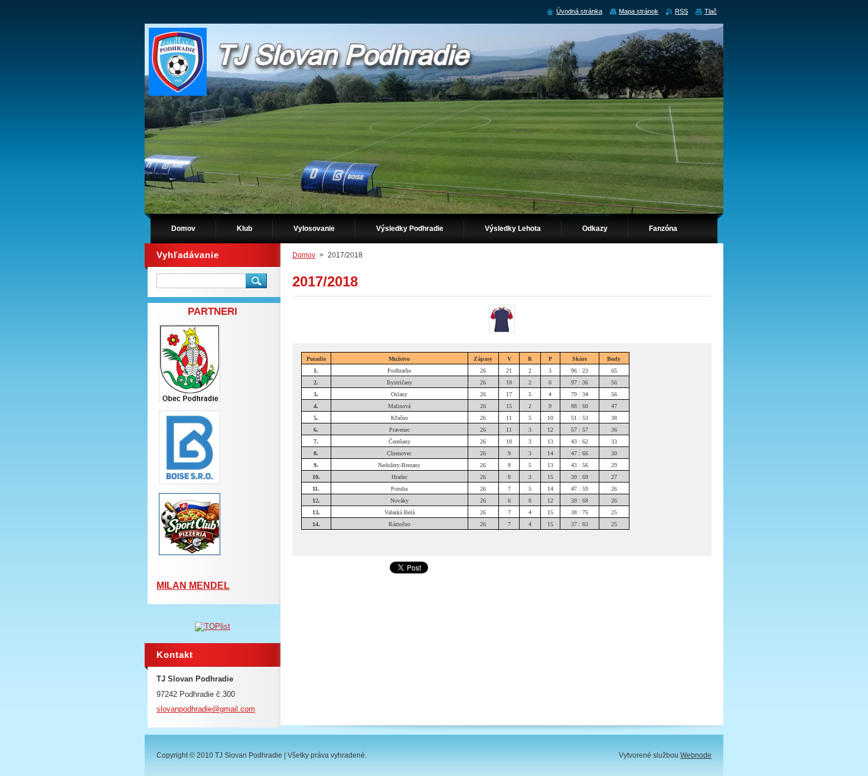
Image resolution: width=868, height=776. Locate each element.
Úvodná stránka (579, 11)
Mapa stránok (638, 11)
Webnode (696, 755)
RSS (681, 11)
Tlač (710, 11)
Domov (303, 255)
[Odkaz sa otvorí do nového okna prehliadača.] (502, 332)
